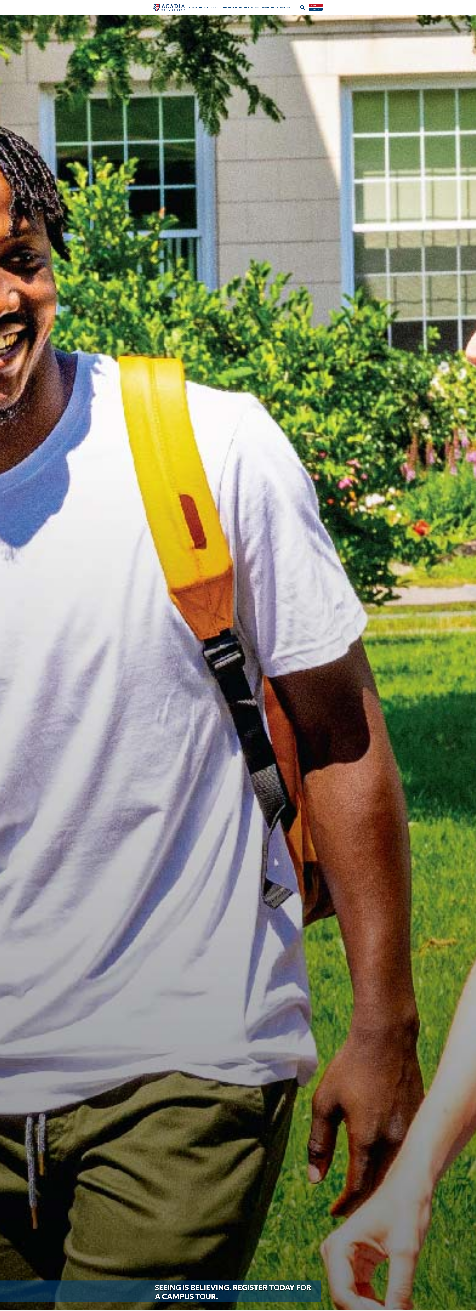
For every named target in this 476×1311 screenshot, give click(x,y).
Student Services (227, 7)
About (274, 7)
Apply (313, 5)
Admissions (195, 7)
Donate (315, 9)
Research (244, 7)
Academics (210, 7)
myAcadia (285, 7)
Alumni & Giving (260, 7)
